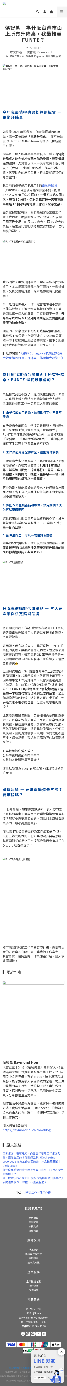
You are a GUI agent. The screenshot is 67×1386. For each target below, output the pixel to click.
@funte (37, 1313)
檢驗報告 (33, 1230)
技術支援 (33, 1226)
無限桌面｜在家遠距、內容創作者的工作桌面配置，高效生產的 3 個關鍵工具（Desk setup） (31, 1155)
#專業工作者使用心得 (37, 1192)
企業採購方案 (33, 1281)
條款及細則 (25, 1367)
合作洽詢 (33, 1290)
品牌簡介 (33, 1217)
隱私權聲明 (14, 1367)
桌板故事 (33, 1222)
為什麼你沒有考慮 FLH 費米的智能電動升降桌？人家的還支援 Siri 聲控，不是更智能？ (33, 1180)
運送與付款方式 (33, 1254)
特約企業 (33, 1285)
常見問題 (33, 1249)
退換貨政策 (33, 1262)
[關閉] (61, 1352)
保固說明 (33, 1258)
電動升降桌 (49, 185)
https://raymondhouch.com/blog (27, 1130)
